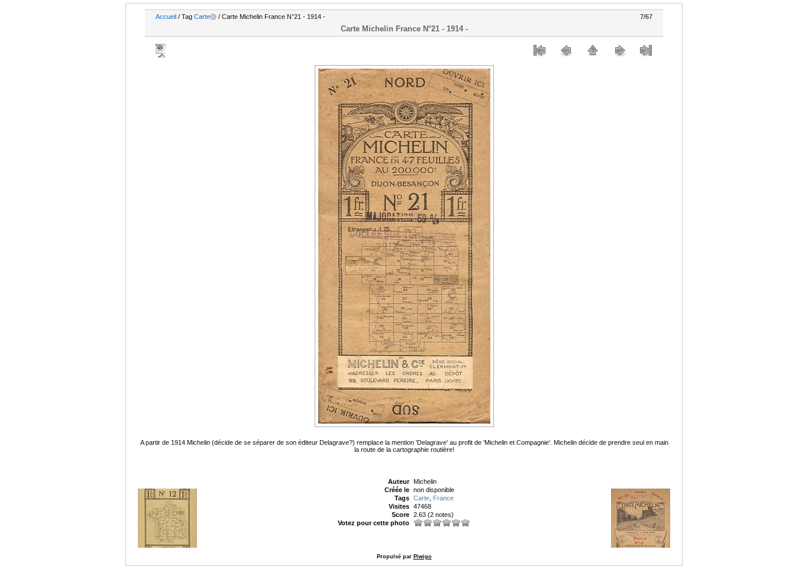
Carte (202, 16)
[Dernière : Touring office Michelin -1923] (646, 50)
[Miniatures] (592, 50)
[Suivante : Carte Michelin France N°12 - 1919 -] (619, 50)
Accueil (166, 16)
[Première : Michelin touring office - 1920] (539, 50)
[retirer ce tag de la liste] (213, 16)
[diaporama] (162, 50)
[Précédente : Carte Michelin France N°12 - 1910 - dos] (566, 50)
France (443, 498)
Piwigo (422, 557)
